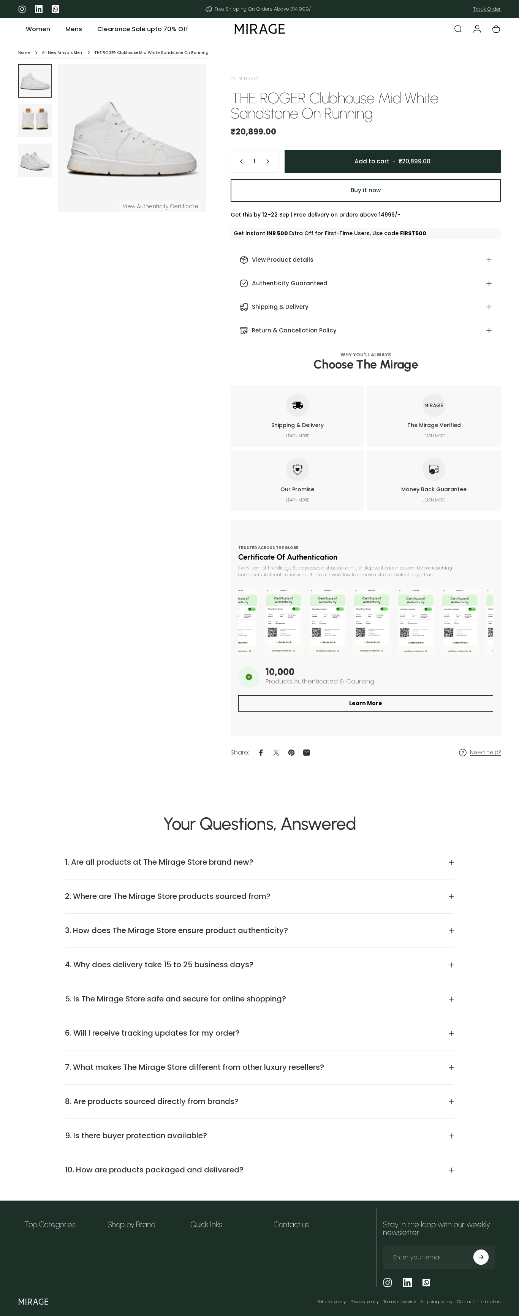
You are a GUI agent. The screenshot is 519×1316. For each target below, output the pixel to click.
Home (24, 52)
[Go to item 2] (35, 120)
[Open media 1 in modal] (132, 138)
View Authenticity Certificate (160, 206)
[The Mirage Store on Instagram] (387, 1282)
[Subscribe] (481, 1257)
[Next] (186, 151)
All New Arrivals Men (62, 52)
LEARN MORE (297, 436)
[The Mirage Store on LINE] (426, 1282)
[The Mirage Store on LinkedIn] (407, 1282)
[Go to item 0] (35, 81)
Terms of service (399, 1302)
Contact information (479, 1302)
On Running (245, 79)
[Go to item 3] (35, 160)
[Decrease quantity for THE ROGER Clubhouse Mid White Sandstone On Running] (239, 161)
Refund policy (331, 1302)
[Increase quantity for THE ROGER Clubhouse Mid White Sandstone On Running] (269, 161)
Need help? (485, 752)
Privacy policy (364, 1302)
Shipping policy (437, 1302)
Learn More (365, 703)
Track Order (487, 9)
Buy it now (366, 190)
